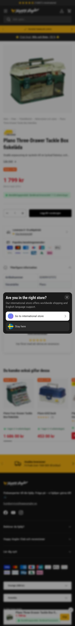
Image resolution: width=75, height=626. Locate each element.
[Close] (67, 297)
